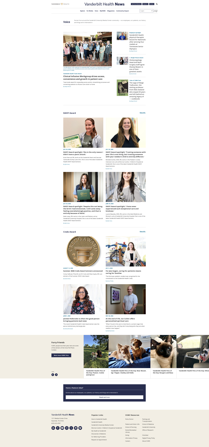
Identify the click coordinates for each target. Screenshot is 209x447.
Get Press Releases (136, 4)
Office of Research (147, 430)
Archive (151, 4)
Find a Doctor (129, 419)
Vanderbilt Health (96, 422)
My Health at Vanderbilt (98, 431)
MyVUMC (103, 11)
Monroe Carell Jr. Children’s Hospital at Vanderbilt (106, 428)
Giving (127, 435)
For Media (90, 11)
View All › (143, 113)
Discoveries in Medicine (98, 434)
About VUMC (146, 441)
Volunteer (145, 435)
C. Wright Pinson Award (136, 57)
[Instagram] (67, 428)
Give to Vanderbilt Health (99, 419)
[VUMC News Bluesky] (80, 428)
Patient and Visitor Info (132, 424)
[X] (71, 428)
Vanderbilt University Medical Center (102, 425)
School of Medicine (148, 424)
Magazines (111, 11)
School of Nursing (130, 427)
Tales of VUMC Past (135, 80)
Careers (127, 441)
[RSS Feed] (53, 428)
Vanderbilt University (148, 427)
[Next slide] (56, 374)
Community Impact (122, 11)
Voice (96, 11)
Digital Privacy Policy (148, 438)
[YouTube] (62, 428)
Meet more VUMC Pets (61, 355)
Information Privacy (131, 438)
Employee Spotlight (135, 32)
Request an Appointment (99, 440)
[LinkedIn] (76, 428)
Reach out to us (104, 397)
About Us (145, 4)
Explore (82, 11)
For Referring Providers (98, 437)
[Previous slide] (52, 374)
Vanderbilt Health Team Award (72, 73)
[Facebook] (58, 428)
